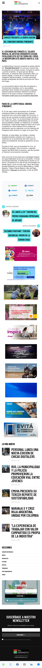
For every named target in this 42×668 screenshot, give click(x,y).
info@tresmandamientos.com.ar (21, 657)
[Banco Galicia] (21, 292)
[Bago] (21, 331)
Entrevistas (5, 558)
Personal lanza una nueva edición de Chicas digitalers (24, 453)
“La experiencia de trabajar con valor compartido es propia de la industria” (25, 530)
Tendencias (5, 568)
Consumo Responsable (7, 552)
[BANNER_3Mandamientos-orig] (21, 253)
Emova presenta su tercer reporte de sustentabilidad (24, 494)
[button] (3, 3)
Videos (3, 574)
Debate (3, 555)
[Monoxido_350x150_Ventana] (21, 429)
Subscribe (20, 596)
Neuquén (14, 170)
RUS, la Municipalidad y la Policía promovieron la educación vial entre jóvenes (25, 474)
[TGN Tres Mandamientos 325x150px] (21, 370)
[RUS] (21, 389)
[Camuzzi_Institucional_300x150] (21, 409)
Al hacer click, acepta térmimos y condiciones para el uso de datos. (22, 600)
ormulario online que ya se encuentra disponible (20, 95)
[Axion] (21, 351)
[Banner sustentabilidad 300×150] (21, 312)
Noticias (6, 32)
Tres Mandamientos (7, 571)
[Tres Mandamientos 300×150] (21, 272)
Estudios (4, 561)
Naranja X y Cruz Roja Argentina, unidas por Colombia (25, 511)
